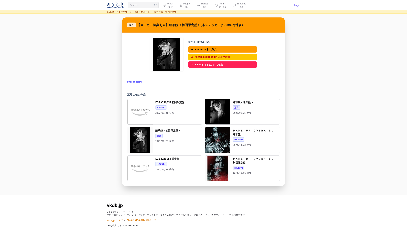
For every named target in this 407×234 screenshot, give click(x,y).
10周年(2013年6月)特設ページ (141, 220)
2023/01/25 (203, 42)
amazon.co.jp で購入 (206, 49)
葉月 (131, 24)
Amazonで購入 (141, 121)
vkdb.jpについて (115, 220)
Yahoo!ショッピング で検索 (209, 64)
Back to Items (134, 81)
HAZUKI (161, 107)
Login (297, 5)
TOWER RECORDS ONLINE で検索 (212, 56)
